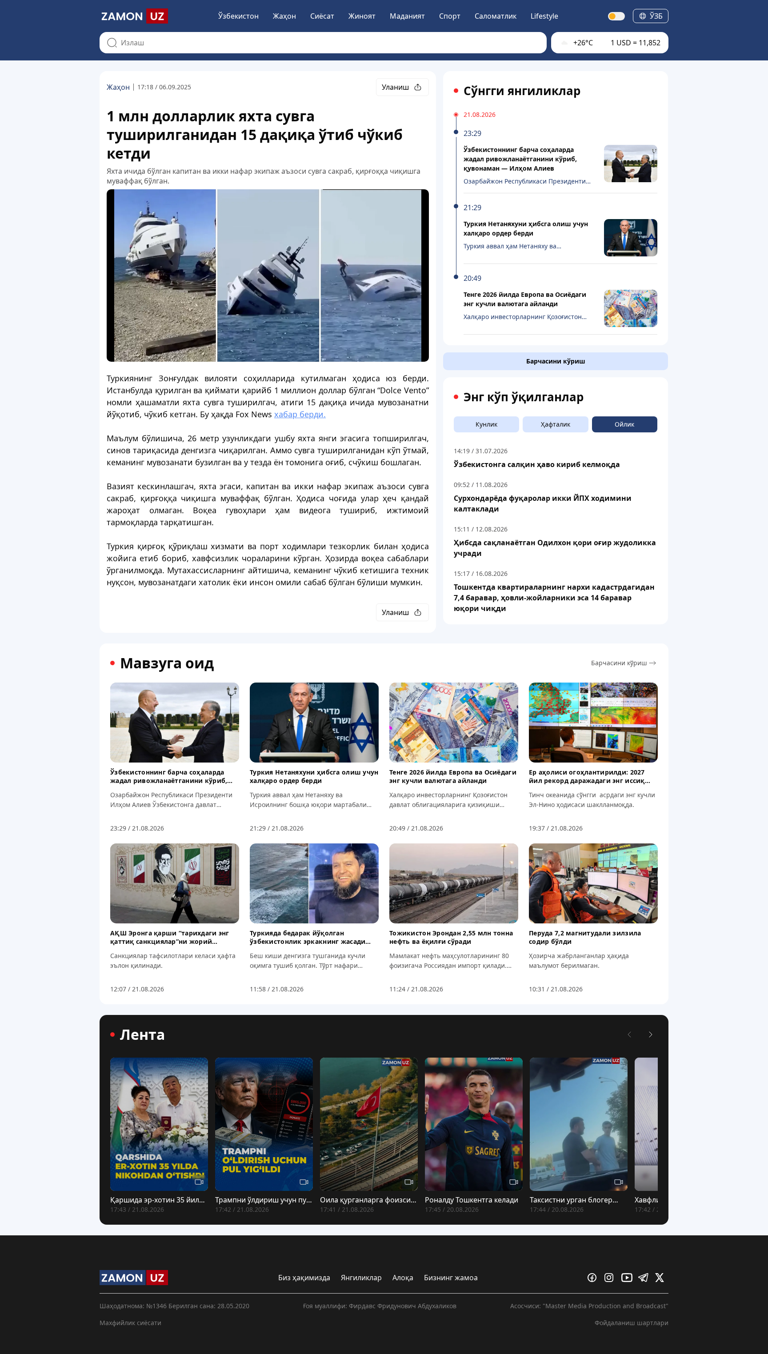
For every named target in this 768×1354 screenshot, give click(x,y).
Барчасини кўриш (555, 361)
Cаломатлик (495, 16)
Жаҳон (284, 16)
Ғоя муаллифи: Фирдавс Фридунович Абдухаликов (379, 1306)
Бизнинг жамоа (451, 1277)
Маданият (407, 16)
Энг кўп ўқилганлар (524, 397)
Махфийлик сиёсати (130, 1322)
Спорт (449, 16)
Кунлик (486, 424)
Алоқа (402, 1277)
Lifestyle (544, 16)
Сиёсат (322, 16)
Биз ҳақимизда (304, 1277)
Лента (142, 1034)
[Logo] (134, 16)
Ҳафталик (555, 424)
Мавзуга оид (167, 663)
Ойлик (624, 424)
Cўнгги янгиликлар (522, 91)
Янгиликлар (361, 1277)
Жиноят (362, 16)
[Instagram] (611, 1277)
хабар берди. (300, 414)
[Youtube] (628, 1277)
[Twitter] (661, 1277)
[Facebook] (594, 1277)
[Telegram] (645, 1277)
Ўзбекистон (238, 16)
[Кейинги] (651, 1034)
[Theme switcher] (617, 16)
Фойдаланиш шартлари (631, 1322)
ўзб (656, 16)
